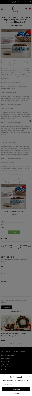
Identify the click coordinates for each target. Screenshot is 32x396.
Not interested (16, 393)
